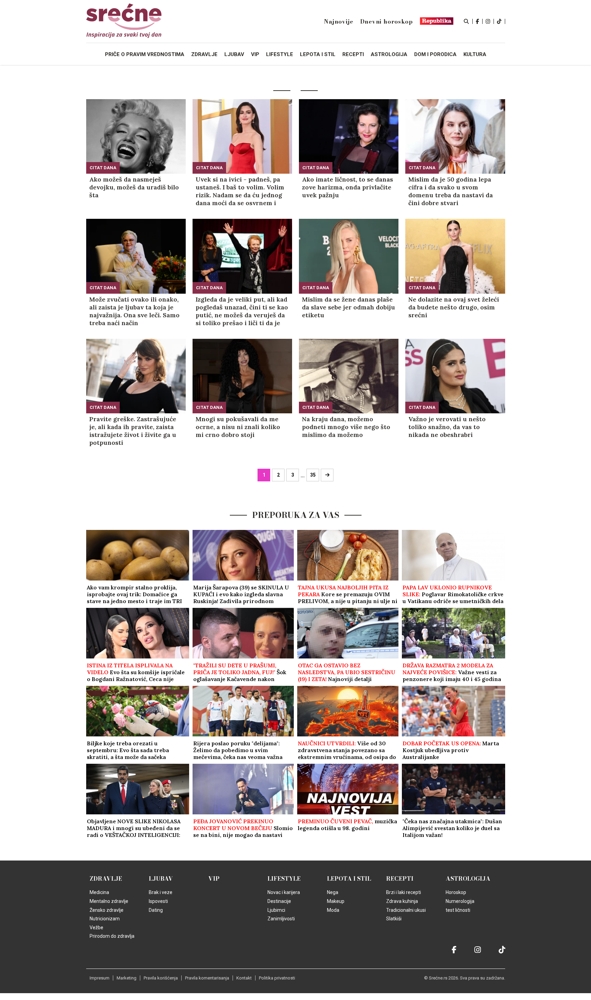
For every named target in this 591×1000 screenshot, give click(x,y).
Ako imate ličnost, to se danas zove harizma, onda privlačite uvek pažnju (347, 187)
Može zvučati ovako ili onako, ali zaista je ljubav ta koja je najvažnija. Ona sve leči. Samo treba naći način (134, 311)
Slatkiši (394, 918)
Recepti (399, 878)
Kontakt (244, 978)
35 (313, 475)
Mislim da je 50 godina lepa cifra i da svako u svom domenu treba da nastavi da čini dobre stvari (450, 191)
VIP (214, 878)
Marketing (126, 978)
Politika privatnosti (277, 978)
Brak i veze (160, 892)
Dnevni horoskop (386, 21)
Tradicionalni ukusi (406, 910)
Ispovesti (158, 901)
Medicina (99, 892)
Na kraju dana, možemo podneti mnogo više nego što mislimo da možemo (346, 427)
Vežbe (96, 927)
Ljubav (161, 878)
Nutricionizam (105, 918)
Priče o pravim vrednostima (144, 54)
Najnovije (338, 21)
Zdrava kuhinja (402, 901)
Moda (333, 910)
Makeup (335, 901)
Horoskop (456, 892)
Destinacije (279, 901)
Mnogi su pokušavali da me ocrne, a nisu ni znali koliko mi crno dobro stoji (238, 427)
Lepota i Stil (349, 878)
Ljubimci (276, 910)
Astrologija (468, 878)
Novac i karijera (283, 892)
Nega (332, 892)
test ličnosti (458, 910)
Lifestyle (284, 878)
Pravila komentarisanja (207, 978)
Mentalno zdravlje (109, 901)
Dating (156, 910)
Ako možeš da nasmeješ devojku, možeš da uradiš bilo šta (134, 187)
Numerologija (460, 901)
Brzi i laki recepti (403, 892)
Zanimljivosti (281, 918)
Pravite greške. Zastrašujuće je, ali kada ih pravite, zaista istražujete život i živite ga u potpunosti (132, 430)
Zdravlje (106, 878)
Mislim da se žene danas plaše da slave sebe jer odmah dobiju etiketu (348, 307)
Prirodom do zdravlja (112, 936)
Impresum (99, 978)
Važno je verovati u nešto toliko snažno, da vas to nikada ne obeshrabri (447, 427)
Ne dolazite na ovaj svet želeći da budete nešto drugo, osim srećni (453, 307)
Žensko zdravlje (106, 910)
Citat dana (103, 167)
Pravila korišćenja (161, 978)
